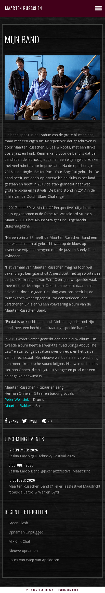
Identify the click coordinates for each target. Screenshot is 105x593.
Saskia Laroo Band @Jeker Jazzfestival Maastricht (49, 471)
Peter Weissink (17, 399)
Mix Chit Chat (19, 541)
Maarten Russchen (23, 8)
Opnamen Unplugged (25, 532)
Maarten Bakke (17, 405)
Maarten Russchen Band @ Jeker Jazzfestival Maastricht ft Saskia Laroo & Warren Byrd (54, 489)
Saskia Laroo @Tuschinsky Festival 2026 (41, 455)
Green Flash (18, 522)
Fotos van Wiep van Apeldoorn (33, 559)
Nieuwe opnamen (23, 550)
